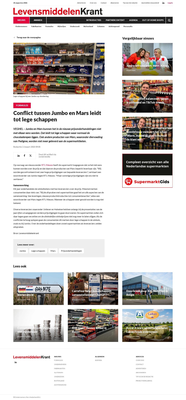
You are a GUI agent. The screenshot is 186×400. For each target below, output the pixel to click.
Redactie (17, 147)
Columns (101, 26)
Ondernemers (21, 26)
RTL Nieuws (47, 165)
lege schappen (38, 250)
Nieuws (21, 20)
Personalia (128, 26)
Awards (38, 20)
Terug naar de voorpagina (29, 37)
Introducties (93, 20)
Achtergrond (114, 26)
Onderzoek (75, 26)
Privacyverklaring (144, 381)
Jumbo (22, 250)
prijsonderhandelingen (71, 250)
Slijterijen (61, 26)
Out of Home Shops (153, 20)
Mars (53, 250)
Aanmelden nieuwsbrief (150, 3)
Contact (103, 3)
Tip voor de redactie (130, 3)
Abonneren (115, 3)
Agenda (133, 20)
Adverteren (81, 3)
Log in (170, 3)
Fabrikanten (36, 26)
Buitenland (88, 26)
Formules (49, 26)
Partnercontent (115, 20)
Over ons (93, 3)
